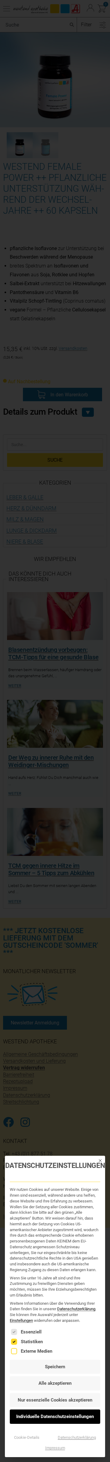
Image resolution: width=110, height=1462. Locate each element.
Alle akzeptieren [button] (55, 1383)
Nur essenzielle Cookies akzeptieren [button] (55, 1400)
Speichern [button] (55, 1366)
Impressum (55, 1448)
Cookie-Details (26, 1437)
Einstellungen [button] (21, 1320)
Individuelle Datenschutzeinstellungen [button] (55, 1416)
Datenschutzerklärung (76, 1309)
